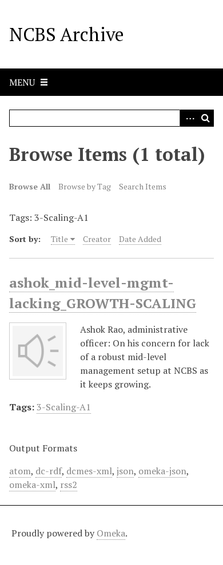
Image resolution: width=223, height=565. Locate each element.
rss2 (68, 484)
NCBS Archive (66, 34)
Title (59, 238)
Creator (97, 238)
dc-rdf (48, 471)
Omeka (111, 533)
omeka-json (162, 471)
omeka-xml (32, 484)
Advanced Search (188, 118)
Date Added (140, 238)
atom (20, 471)
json (125, 471)
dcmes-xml (89, 471)
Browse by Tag (84, 186)
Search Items (142, 186)
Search (205, 118)
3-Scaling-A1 (64, 407)
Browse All (29, 186)
